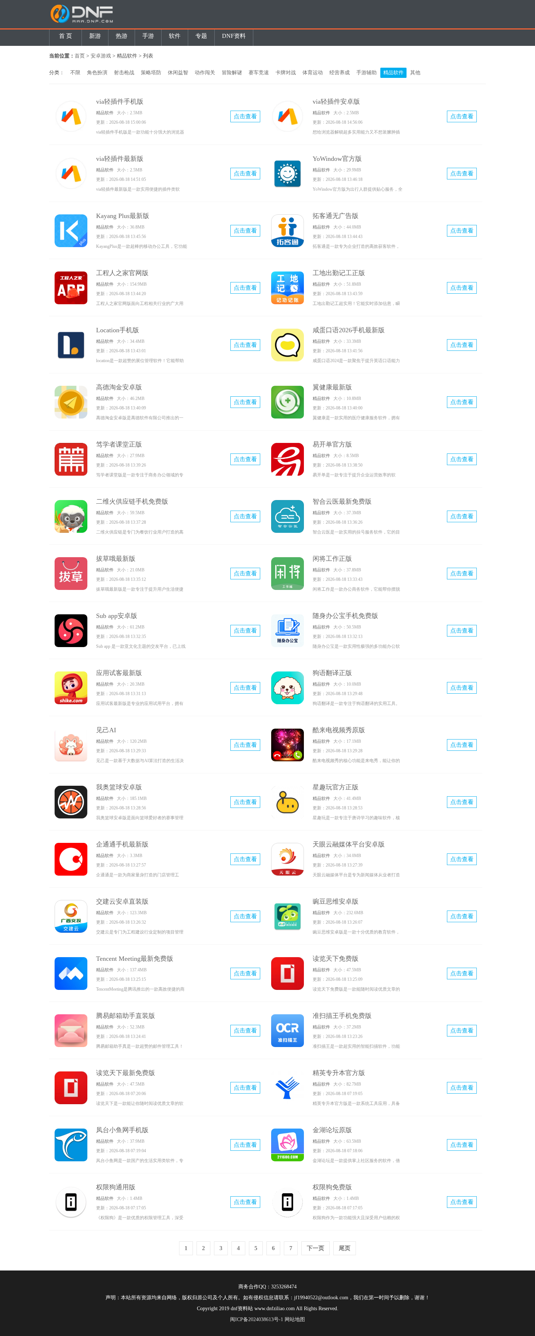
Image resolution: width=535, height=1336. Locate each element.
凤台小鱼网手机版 (122, 1130)
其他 (415, 72)
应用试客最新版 (119, 673)
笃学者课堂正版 (119, 444)
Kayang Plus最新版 (122, 215)
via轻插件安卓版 (336, 101)
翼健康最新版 (332, 387)
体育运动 (312, 72)
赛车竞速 (259, 72)
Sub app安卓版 (116, 615)
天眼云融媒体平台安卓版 (349, 844)
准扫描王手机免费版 (342, 1015)
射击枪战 (124, 72)
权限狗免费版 (332, 1187)
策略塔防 (151, 72)
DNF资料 (234, 36)
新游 (95, 36)
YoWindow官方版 (337, 158)
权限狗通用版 (115, 1187)
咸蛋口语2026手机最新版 (349, 330)
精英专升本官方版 (339, 1073)
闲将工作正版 (332, 558)
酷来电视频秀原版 (339, 730)
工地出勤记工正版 (339, 273)
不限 (75, 72)
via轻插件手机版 (119, 101)
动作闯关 (205, 72)
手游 (148, 36)
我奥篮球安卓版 (119, 787)
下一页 (315, 1248)
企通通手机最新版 (122, 844)
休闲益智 (178, 72)
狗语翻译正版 (332, 673)
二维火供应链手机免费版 (132, 501)
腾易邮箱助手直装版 (125, 1015)
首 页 (65, 36)
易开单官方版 (332, 444)
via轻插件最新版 (119, 158)
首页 (80, 56)
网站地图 (295, 1319)
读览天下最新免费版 (125, 1073)
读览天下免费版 (335, 958)
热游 (121, 36)
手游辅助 (366, 72)
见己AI (106, 730)
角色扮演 (97, 72)
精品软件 (393, 72)
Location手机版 (117, 330)
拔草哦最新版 (115, 558)
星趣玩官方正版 (335, 787)
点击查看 (245, 116)
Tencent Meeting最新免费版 (134, 958)
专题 (201, 36)
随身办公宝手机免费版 (345, 615)
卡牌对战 (286, 72)
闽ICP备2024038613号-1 (256, 1319)
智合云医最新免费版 (342, 501)
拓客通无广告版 (335, 215)
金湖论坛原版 (332, 1130)
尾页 (344, 1248)
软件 (175, 36)
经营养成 (339, 72)
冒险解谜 (232, 72)
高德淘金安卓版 (119, 387)
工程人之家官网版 (122, 273)
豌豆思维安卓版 (335, 901)
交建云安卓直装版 (122, 901)
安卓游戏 (101, 56)
